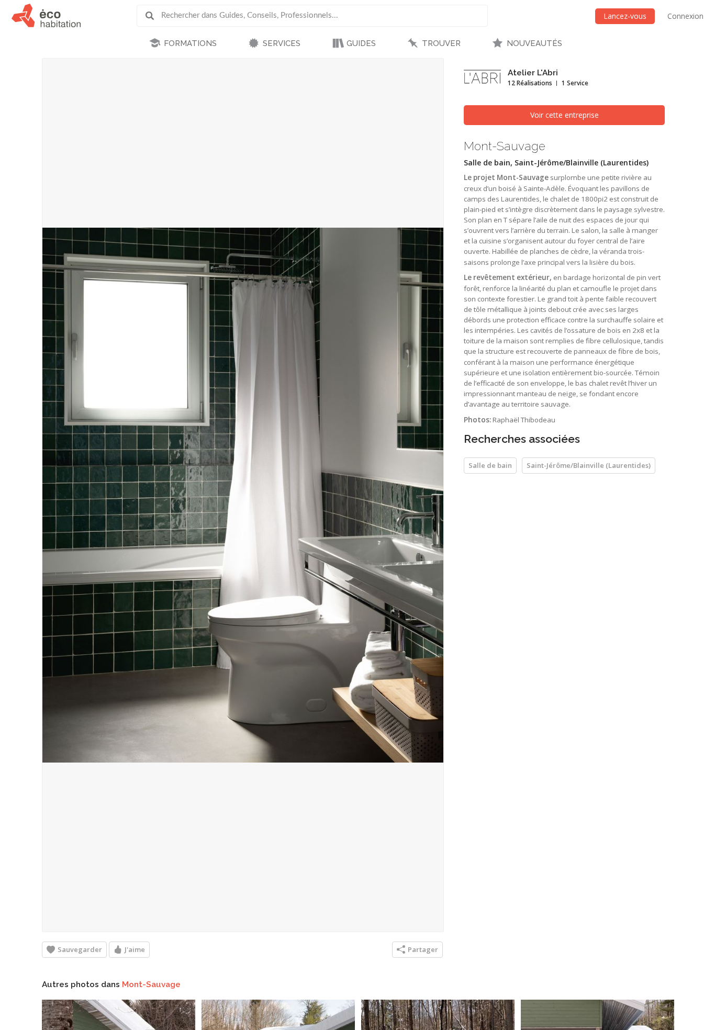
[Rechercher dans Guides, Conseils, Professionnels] (153, 15)
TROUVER (441, 43)
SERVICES (281, 43)
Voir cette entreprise (564, 115)
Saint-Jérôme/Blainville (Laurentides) (589, 465)
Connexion (685, 16)
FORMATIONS (190, 43)
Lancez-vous (625, 16)
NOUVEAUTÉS (534, 43)
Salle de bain (490, 465)
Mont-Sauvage (151, 984)
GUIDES (361, 43)
